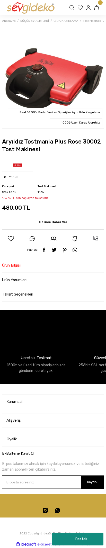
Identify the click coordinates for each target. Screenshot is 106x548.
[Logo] (30, 7)
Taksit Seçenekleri (17, 294)
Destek (81, 539)
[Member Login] (89, 8)
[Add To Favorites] (11, 239)
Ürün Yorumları (14, 280)
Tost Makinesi (47, 186)
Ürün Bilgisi (11, 265)
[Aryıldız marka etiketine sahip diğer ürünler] (17, 165)
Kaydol (92, 482)
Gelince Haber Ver (53, 222)
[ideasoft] (26, 544)
